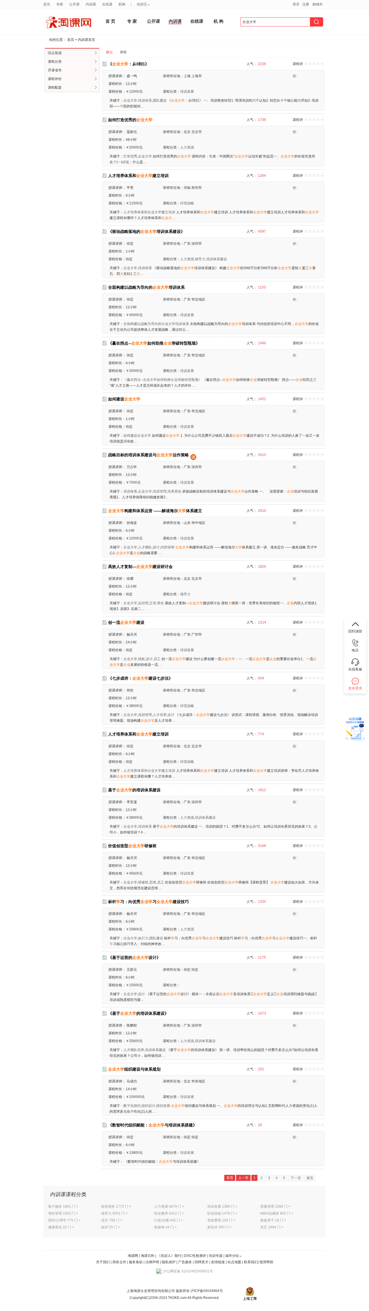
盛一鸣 (132, 76)
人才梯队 (145, 547)
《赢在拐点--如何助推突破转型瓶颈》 (154, 343)
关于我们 (103, 1262)
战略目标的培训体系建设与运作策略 (148, 455)
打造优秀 (130, 156)
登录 (296, 4)
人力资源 (187, 147)
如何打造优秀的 (130, 119)
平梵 (130, 188)
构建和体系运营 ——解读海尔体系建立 (155, 510)
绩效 (141, 659)
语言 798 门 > (111, 1220)
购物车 (317, 4)
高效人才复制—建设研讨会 (140, 566)
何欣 (130, 690)
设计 (156, 547)
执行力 (143, 938)
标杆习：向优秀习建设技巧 (148, 901)
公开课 (153, 21)
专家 (59, 4)
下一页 (296, 1178)
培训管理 (160, 491)
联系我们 (251, 1262)
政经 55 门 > (110, 1227)
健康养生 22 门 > (61, 1227)
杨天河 (132, 634)
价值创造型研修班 (132, 845)
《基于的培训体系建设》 (138, 1013)
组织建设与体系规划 (134, 1069)
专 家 (132, 21)
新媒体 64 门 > (165, 1227)
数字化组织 (132, 1106)
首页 (70, 40)
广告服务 (185, 1262)
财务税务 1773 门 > (116, 1206)
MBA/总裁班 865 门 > (276, 1213)
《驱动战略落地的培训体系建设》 (146, 231)
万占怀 (132, 467)
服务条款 (136, 1262)
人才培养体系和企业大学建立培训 (149, 212)
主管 (152, 603)
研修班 (143, 882)
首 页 (110, 21)
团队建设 (160, 100)
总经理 (143, 603)
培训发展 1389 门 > (222, 1206)
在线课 (196, 21)
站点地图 (234, 1262)
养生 (160, 603)
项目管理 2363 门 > (63, 1213)
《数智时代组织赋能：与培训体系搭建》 (152, 1125)
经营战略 (187, 203)
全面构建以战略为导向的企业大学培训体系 (156, 324)
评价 (123, 52)
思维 (152, 882)
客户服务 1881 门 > (63, 1206)
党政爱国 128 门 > (221, 1220)
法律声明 (152, 1262)
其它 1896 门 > (271, 1227)
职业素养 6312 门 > (169, 1213)
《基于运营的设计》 (134, 957)
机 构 (218, 21)
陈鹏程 (132, 1025)
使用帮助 (266, 1262)
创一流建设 (126, 622)
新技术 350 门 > (219, 1227)
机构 (121, 4)
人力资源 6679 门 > (169, 1206)
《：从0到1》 (128, 64)
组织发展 (163, 1106)
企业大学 (130, 100)
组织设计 (148, 1106)
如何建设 (124, 399)
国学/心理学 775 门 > (64, 1220)
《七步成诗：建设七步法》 (140, 678)
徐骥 (130, 579)
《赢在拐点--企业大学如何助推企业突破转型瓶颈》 (162, 380)
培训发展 (187, 92)
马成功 (132, 1081)
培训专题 (216, 1256)
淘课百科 (148, 1256)
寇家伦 (132, 132)
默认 (109, 52)
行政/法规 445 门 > (168, 1220)
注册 (305, 4)
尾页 (309, 1178)
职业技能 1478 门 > (222, 1213)
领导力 (200, 259)
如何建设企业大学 (137, 436)
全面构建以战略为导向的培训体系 (146, 287)
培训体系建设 (216, 259)
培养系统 (174, 491)
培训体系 (145, 100)
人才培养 (160, 715)
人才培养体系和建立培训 (138, 175)
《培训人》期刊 (169, 1256)
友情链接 (218, 1262)
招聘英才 (201, 1262)
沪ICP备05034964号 (206, 1291)
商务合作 (119, 1262)
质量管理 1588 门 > (275, 1206)
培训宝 (142, 4)
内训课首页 (86, 40)
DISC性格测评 (195, 1256)
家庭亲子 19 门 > (273, 1220)
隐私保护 (169, 1262)
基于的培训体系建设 (134, 790)
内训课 (175, 21)
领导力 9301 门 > (114, 1213)
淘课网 (133, 1256)
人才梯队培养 (133, 1050)
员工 (157, 659)
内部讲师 (167, 547)
